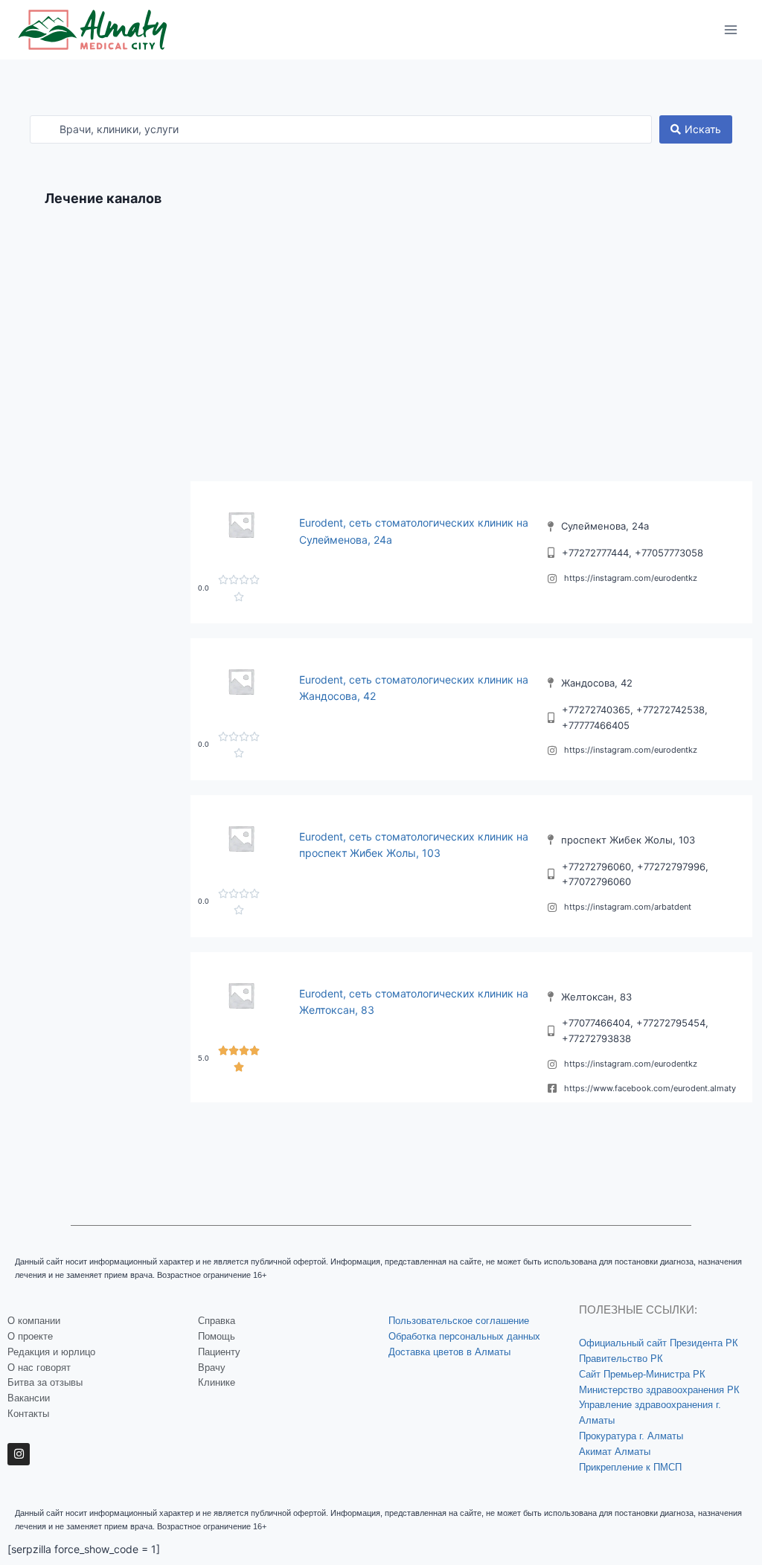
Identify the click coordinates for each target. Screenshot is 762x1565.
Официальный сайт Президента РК (658, 1343)
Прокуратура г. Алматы (631, 1436)
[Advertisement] (381, 355)
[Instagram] (18, 1454)
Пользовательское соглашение (458, 1320)
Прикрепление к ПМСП (630, 1467)
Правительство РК (621, 1358)
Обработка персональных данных (464, 1336)
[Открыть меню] (730, 29)
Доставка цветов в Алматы (449, 1351)
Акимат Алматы (614, 1451)
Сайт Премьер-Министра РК (642, 1374)
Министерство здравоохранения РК (659, 1389)
